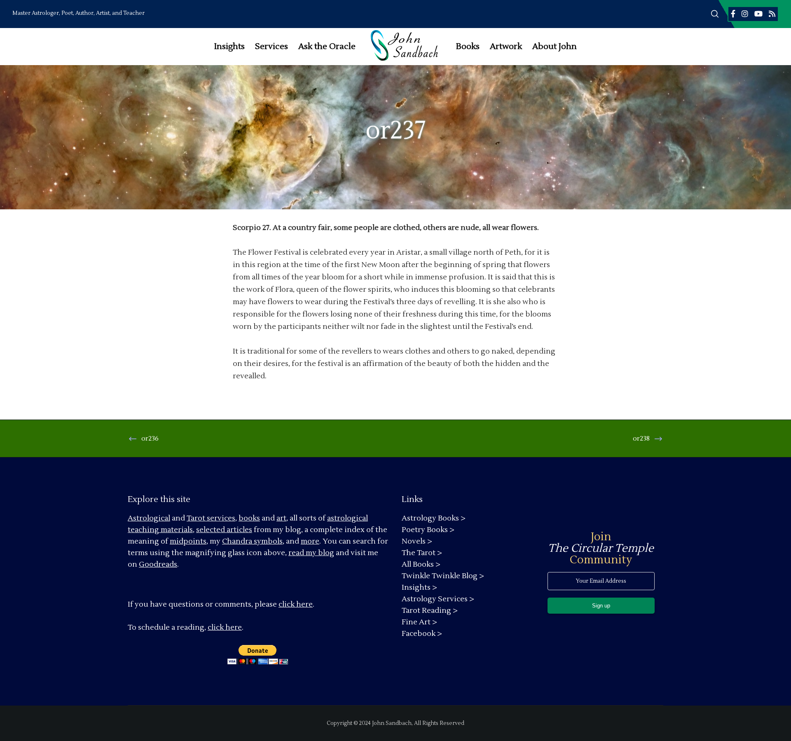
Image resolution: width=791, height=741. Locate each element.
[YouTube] (758, 13)
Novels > (417, 541)
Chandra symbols (252, 541)
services (221, 518)
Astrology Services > (438, 599)
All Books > (421, 564)
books (249, 518)
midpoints (188, 541)
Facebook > (422, 633)
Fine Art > (419, 622)
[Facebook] (733, 13)
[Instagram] (745, 13)
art (281, 518)
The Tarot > (422, 553)
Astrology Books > (434, 518)
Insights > (419, 587)
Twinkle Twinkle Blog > (443, 576)
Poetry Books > (428, 530)
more (310, 541)
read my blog (311, 553)
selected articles (224, 530)
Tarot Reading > (430, 610)
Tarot (196, 518)
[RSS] (772, 13)
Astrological (149, 518)
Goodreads (158, 564)
